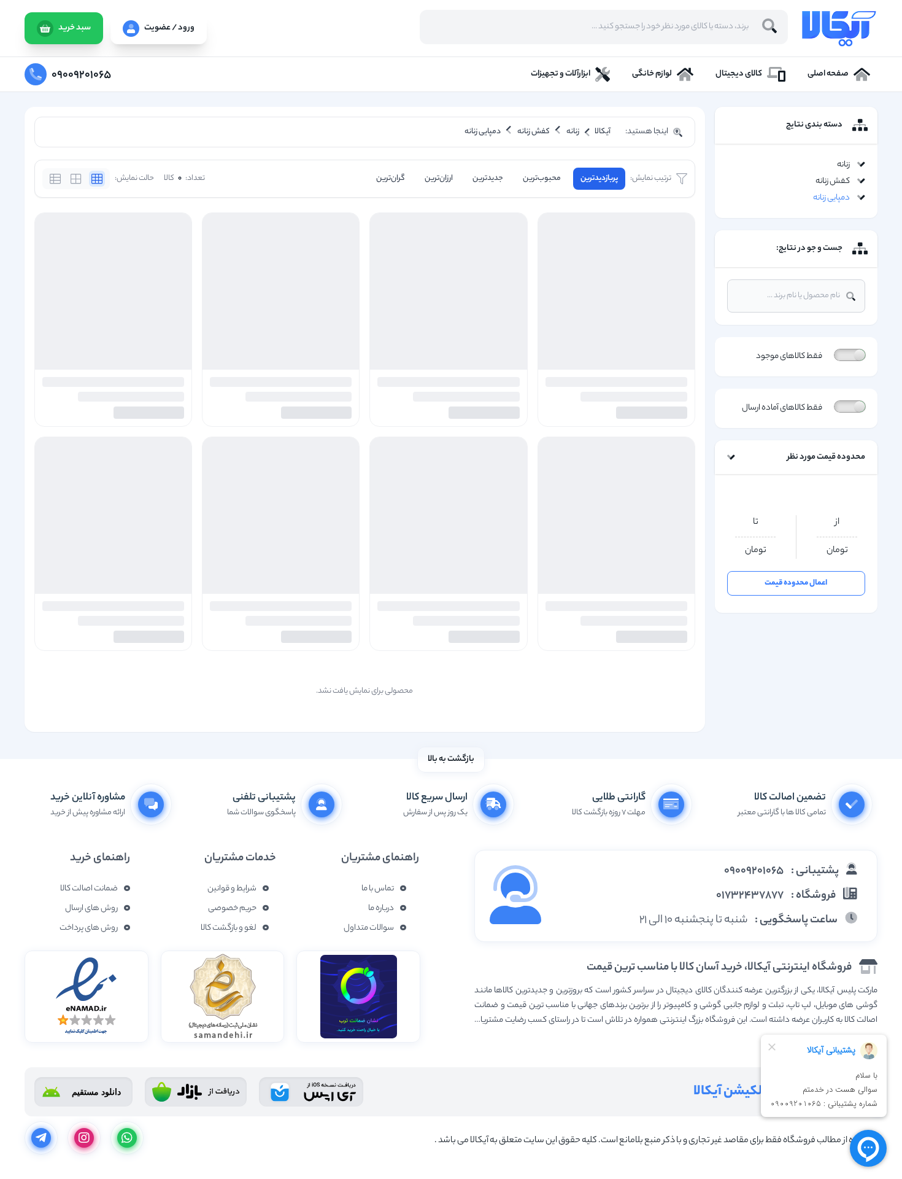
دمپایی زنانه (831, 198)
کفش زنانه (832, 181)
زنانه (843, 165)
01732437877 (750, 896)
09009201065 (754, 871)
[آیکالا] (838, 28)
